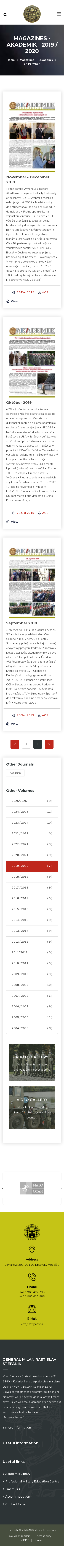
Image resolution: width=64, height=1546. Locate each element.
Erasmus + (12, 1489)
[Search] (5, 14)
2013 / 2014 (32, 931)
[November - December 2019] (32, 134)
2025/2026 (32, 801)
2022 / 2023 (32, 833)
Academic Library (17, 1474)
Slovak (39, 1540)
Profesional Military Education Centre (32, 1481)
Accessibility (43, 1536)
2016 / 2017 (32, 898)
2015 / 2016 (32, 909)
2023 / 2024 (32, 823)
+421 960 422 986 (32, 1296)
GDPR (25, 1540)
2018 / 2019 (32, 877)
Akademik (46, 60)
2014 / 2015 (32, 920)
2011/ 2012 (32, 952)
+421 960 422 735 (32, 1292)
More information (18, 1427)
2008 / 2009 (32, 985)
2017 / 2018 (32, 888)
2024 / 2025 (32, 812)
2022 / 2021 (32, 844)
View (14, 301)
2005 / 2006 (32, 1017)
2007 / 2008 (32, 996)
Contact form (15, 1504)
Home (11, 60)
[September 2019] (32, 580)
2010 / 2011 (32, 963)
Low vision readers (19, 1536)
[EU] (32, 1188)
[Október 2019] (32, 359)
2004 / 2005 (32, 1028)
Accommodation (17, 1496)
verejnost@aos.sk (32, 1324)
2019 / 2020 (32, 64)
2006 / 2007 (32, 1006)
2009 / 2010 (32, 974)
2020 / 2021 (32, 855)
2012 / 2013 (32, 942)
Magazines (27, 60)
